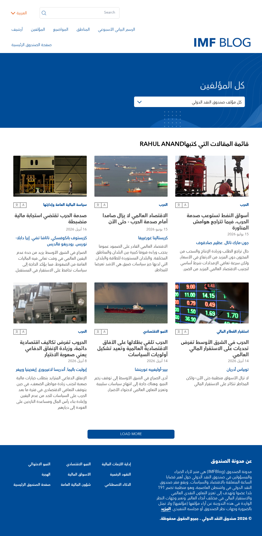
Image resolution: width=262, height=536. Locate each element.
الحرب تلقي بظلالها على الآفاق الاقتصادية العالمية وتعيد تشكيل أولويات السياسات (132, 348)
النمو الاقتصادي (78, 464)
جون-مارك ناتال (237, 242)
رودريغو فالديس (60, 244)
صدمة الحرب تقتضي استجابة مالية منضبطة (51, 219)
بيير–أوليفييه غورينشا (151, 369)
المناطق (83, 30)
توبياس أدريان (238, 369)
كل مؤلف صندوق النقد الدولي (217, 102)
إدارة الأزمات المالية (116, 464)
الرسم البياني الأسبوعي (116, 30)
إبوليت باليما (77, 369)
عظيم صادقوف (209, 242)
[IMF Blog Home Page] (222, 42)
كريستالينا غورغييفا (153, 237)
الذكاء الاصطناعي (118, 484)
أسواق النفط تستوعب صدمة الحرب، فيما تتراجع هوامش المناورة (218, 222)
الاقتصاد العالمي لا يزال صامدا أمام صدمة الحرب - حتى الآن (135, 219)
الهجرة (46, 474)
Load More (131, 434)
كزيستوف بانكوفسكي (69, 237)
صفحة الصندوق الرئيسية (32, 45)
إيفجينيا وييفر (26, 369)
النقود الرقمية (120, 474)
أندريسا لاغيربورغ (52, 369)
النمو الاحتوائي (39, 464)
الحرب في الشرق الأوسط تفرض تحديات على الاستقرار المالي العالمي (215, 348)
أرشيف (17, 30)
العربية (22, 13)
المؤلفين (38, 30)
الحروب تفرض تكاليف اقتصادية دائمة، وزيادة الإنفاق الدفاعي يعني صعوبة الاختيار (53, 348)
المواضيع (60, 30)
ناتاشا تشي (40, 237)
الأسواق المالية (79, 474)
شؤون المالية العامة (76, 484)
